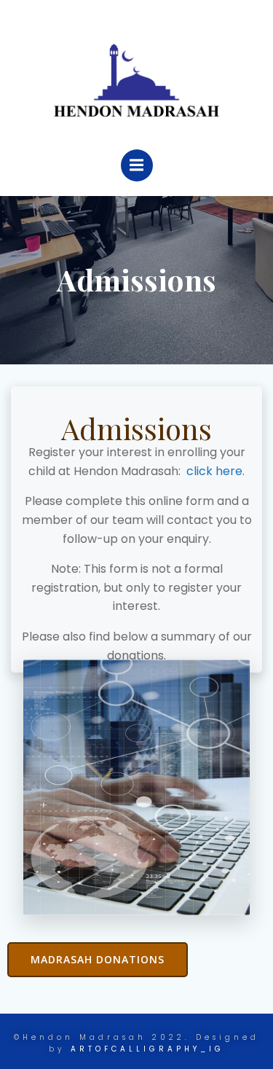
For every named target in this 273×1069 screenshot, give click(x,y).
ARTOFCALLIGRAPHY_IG (147, 1048)
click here (214, 471)
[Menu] (137, 165)
